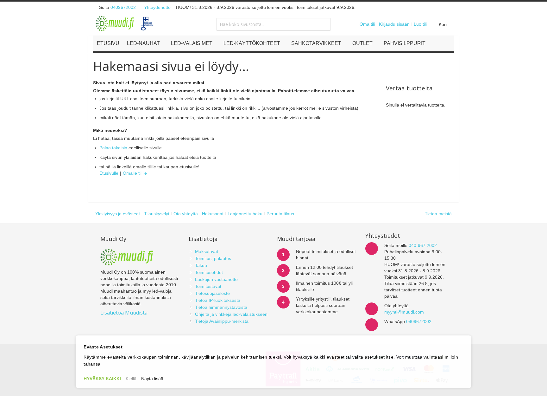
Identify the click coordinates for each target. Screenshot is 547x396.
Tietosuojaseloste (212, 293)
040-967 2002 (423, 245)
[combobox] (273, 24)
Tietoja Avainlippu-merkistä (221, 321)
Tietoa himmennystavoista (221, 307)
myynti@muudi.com (404, 312)
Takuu (201, 265)
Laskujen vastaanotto (216, 279)
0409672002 (123, 7)
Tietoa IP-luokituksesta (217, 300)
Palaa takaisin (113, 147)
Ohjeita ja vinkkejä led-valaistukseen (231, 314)
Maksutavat (206, 251)
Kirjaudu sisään (394, 24)
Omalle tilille (135, 173)
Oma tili (367, 24)
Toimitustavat (208, 286)
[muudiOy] (124, 23)
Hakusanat (212, 213)
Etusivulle (108, 173)
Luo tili (420, 24)
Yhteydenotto (157, 7)
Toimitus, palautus (213, 258)
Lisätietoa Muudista (124, 312)
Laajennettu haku (245, 213)
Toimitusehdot (209, 272)
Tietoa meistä (438, 213)
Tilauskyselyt (156, 213)
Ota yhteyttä (185, 213)
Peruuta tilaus (280, 213)
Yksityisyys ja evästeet (117, 213)
